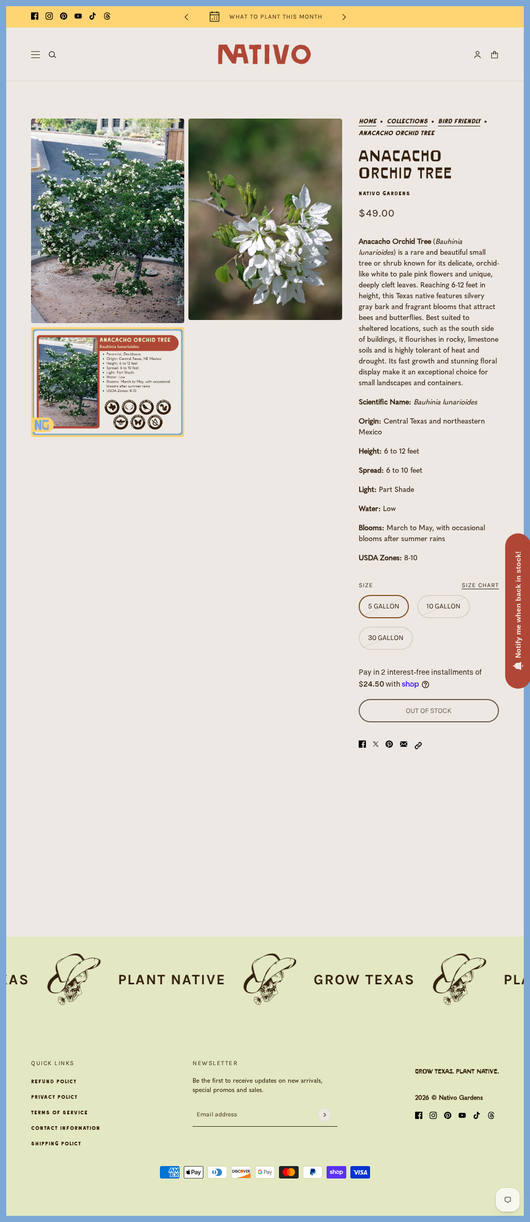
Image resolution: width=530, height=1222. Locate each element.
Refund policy (54, 1081)
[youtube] (78, 16)
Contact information (65, 1128)
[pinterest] (63, 16)
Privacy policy (54, 1097)
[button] (418, 744)
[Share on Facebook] (362, 744)
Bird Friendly (459, 121)
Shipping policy (56, 1143)
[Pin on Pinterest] (389, 744)
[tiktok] (92, 16)
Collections (407, 121)
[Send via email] (403, 744)
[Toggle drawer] (35, 54)
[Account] (477, 54)
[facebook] (34, 16)
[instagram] (49, 16)
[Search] (52, 54)
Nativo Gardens (384, 193)
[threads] (107, 16)
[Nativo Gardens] (265, 54)
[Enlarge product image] (107, 221)
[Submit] (324, 1115)
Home (367, 121)
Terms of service (59, 1112)
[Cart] (494, 54)
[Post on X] (375, 744)
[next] (344, 17)
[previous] (186, 17)
